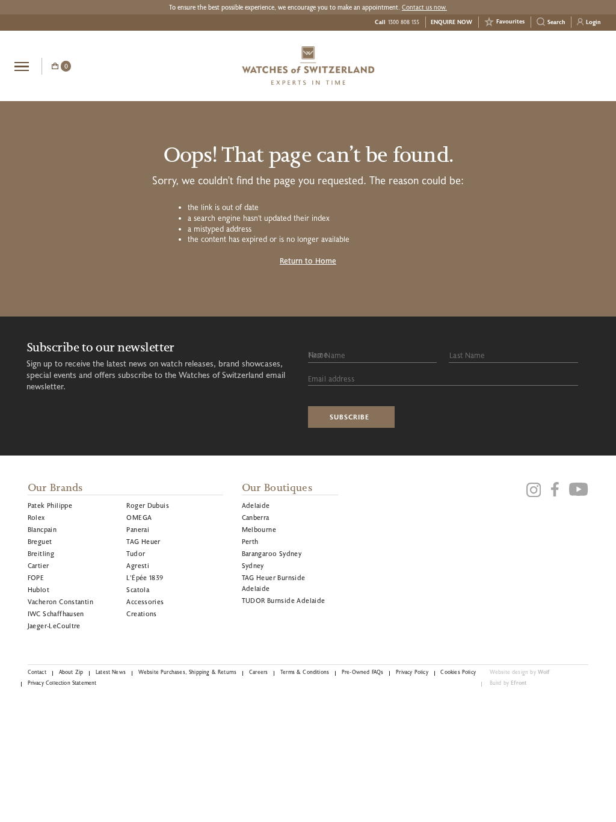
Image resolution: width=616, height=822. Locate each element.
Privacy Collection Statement (62, 682)
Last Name (467, 355)
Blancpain (42, 529)
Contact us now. (424, 7)
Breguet (40, 541)
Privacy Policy (412, 672)
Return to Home (308, 260)
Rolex (36, 517)
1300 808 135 (403, 22)
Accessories (145, 601)
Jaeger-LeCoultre (54, 625)
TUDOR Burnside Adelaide (283, 600)
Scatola (137, 589)
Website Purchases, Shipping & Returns (187, 672)
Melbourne (259, 529)
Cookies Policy (457, 672)
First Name (327, 355)
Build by (509, 682)
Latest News (111, 672)
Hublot (38, 589)
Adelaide (256, 505)
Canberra (256, 517)
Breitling (41, 553)
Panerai (137, 529)
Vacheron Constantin (60, 601)
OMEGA (139, 517)
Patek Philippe (50, 505)
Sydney (253, 565)
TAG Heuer (143, 541)
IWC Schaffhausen (56, 613)
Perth (250, 541)
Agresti (137, 565)
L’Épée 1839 (144, 577)
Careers (258, 672)
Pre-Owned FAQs (362, 672)
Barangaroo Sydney (272, 553)
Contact (37, 672)
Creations (141, 613)
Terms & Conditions (304, 672)
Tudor (135, 553)
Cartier (38, 565)
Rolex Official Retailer (556, 65)
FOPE (36, 577)
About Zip (71, 672)
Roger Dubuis (147, 505)
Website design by (520, 672)
